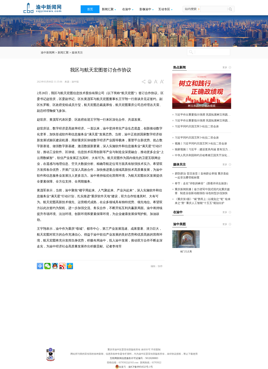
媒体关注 (77, 52)
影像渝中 (145, 9)
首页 (90, 9)
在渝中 (126, 9)
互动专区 (164, 9)
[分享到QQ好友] (55, 266)
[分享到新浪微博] (62, 266)
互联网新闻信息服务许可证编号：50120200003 (134, 358)
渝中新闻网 (48, 52)
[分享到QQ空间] (70, 266)
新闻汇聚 (108, 9)
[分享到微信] (47, 266)
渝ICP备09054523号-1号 (140, 366)
